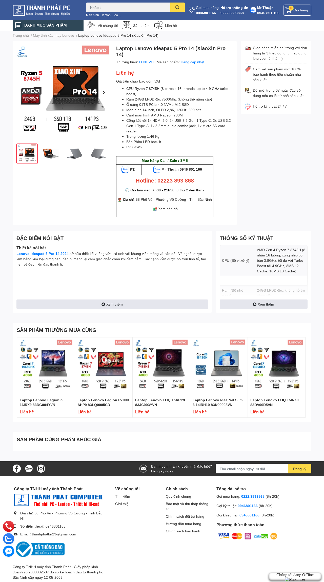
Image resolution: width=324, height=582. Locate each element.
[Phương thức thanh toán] (247, 536)
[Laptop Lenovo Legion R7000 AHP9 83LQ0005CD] (103, 366)
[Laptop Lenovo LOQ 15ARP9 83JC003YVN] (161, 366)
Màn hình (92, 15)
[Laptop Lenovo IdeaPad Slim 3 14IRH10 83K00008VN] (219, 366)
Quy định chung (178, 496)
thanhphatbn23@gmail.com (54, 534)
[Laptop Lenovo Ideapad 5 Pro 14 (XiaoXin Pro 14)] (62, 92)
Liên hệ (171, 25)
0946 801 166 (268, 13)
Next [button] (104, 92)
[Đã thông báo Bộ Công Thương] (39, 549)
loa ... (117, 15)
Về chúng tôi (108, 25)
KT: (132, 169)
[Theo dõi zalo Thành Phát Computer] (29, 468)
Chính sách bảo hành (183, 531)
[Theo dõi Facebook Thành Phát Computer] (17, 468)
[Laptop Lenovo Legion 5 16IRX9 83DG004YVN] (46, 366)
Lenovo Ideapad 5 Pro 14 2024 (42, 253)
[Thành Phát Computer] (44, 10)
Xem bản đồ (168, 209)
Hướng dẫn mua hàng (183, 523)
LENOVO (147, 62)
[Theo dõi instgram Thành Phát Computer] (41, 468)
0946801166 (206, 13)
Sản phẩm (141, 25)
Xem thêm (114, 304)
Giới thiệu (123, 503)
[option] (62, 92)
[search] (177, 7)
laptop (106, 15)
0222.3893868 (232, 13)
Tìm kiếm (122, 496)
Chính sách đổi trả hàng (185, 516)
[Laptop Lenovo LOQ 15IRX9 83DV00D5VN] (276, 366)
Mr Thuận (265, 7)
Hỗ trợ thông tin (234, 7)
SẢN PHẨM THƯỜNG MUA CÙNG (56, 330)
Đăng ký (299, 469)
